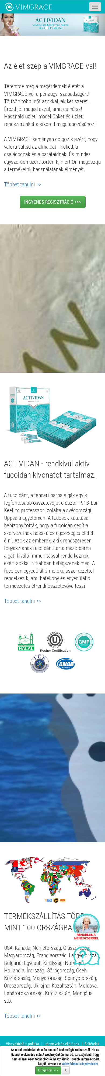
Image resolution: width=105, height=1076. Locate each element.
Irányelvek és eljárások (62, 1044)
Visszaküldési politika (22, 1044)
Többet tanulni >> (22, 184)
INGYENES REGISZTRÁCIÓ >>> (52, 202)
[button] (8, 23)
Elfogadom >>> (48, 1070)
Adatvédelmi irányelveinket (80, 1064)
